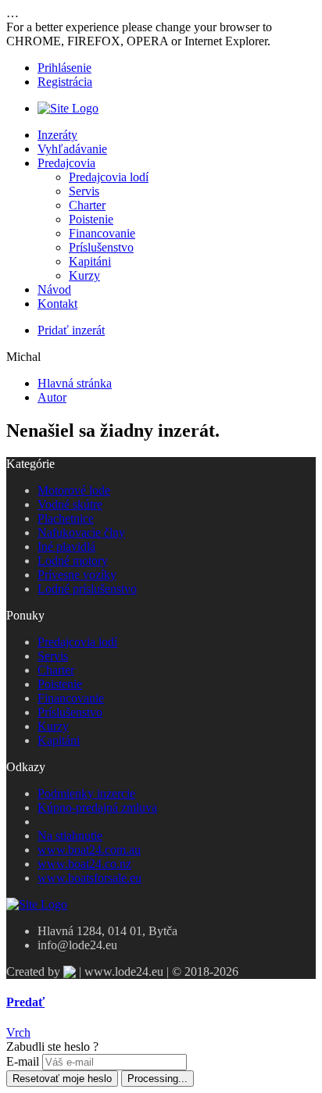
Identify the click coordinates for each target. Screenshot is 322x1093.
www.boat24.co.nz (84, 863)
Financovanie (102, 233)
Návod (54, 289)
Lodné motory (73, 560)
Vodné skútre (70, 504)
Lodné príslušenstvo (87, 588)
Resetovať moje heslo (62, 1078)
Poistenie (91, 219)
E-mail (22, 1061)
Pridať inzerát (71, 330)
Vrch (18, 1032)
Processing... (157, 1078)
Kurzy (84, 275)
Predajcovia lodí (108, 177)
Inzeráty (57, 134)
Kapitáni (90, 261)
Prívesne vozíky (77, 574)
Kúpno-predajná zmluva (97, 807)
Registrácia (65, 81)
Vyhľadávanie (72, 148)
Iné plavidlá (66, 546)
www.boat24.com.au (89, 849)
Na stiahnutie (70, 835)
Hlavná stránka (75, 383)
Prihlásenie (64, 67)
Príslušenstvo (101, 247)
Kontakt (57, 303)
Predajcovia (66, 163)
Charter (87, 205)
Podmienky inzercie (86, 793)
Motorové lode (74, 490)
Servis (84, 191)
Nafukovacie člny (81, 532)
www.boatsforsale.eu (89, 877)
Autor (52, 397)
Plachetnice (66, 518)
